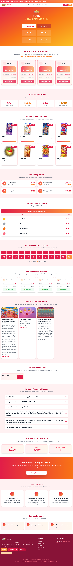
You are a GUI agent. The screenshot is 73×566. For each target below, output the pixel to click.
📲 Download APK (29, 26)
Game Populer (41, 547)
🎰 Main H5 (44, 26)
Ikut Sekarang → (6, 356)
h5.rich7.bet (59, 541)
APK (66, 4)
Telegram (22, 549)
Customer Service (6, 553)
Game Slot (35, 4)
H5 (70, 4)
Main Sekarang (9, 133)
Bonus (29, 4)
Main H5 (4, 549)
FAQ (46, 4)
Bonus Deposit (41, 545)
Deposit (41, 4)
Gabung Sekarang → (36, 473)
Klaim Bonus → (9, 81)
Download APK (13, 549)
